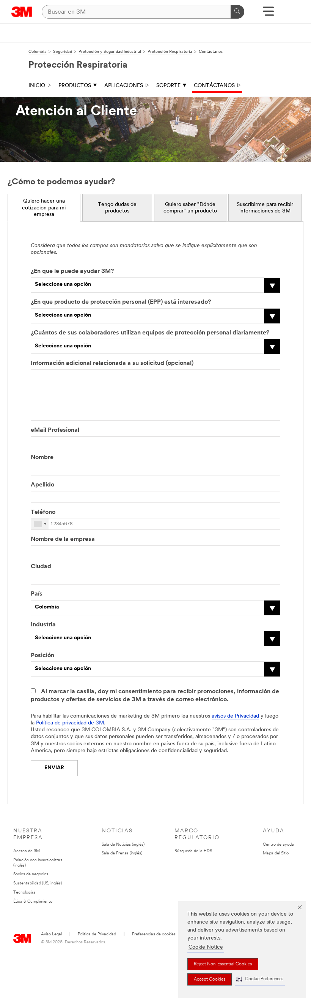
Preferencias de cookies (154, 934)
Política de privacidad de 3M (70, 723)
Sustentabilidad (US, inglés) (37, 883)
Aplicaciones (123, 86)
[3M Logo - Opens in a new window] (21, 11)
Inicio (36, 86)
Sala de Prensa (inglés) (122, 853)
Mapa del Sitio (276, 853)
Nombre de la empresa (63, 539)
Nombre (42, 458)
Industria (43, 625)
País (36, 594)
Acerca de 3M (26, 851)
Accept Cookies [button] (209, 979)
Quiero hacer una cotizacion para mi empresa (44, 207)
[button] (260, 979)
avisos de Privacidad (235, 716)
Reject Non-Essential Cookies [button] (223, 964)
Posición (42, 656)
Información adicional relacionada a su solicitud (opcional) (112, 363)
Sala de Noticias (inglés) (123, 845)
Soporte (168, 86)
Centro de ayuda (278, 845)
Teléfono (43, 512)
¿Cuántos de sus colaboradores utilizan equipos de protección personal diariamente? (150, 333)
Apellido (42, 485)
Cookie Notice (205, 947)
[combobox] (40, 523)
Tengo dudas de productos (117, 208)
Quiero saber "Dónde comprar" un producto (190, 208)
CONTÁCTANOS (214, 86)
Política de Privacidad (97, 934)
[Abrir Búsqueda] (268, 14)
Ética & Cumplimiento (32, 902)
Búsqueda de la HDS (193, 851)
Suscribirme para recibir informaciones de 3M (265, 208)
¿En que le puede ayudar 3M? (72, 271)
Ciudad (41, 567)
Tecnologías (24, 892)
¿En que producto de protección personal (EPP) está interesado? (121, 302)
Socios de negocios (30, 874)
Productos (74, 86)
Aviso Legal (51, 934)
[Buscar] (237, 12)
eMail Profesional (55, 430)
